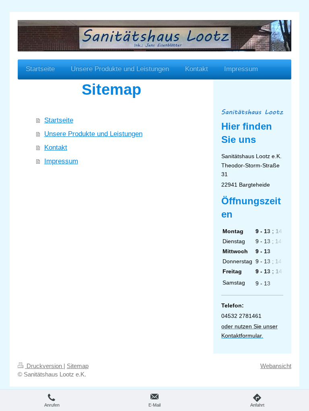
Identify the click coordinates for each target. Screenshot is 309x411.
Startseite (58, 120)
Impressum (61, 161)
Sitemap (78, 365)
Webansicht (275, 365)
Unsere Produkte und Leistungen (93, 134)
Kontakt (55, 147)
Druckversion (44, 365)
